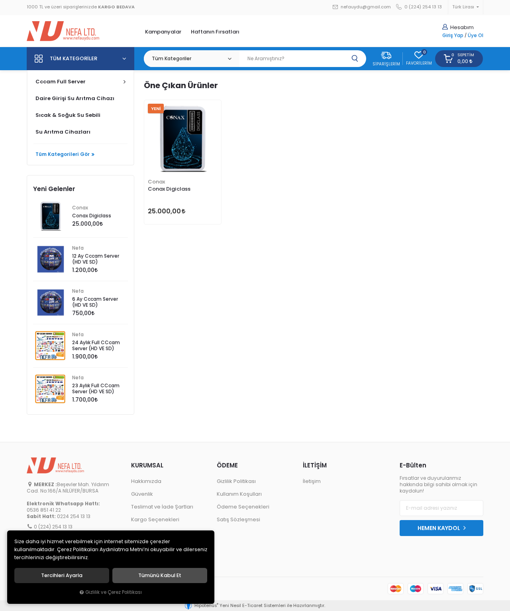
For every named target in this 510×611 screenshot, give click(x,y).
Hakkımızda (146, 481)
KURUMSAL (147, 465)
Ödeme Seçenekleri (243, 506)
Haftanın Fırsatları (215, 31)
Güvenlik (142, 494)
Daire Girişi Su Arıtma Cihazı (74, 98)
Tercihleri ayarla (61, 575)
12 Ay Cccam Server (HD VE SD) (95, 259)
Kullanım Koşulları (239, 494)
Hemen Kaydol (439, 528)
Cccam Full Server (60, 81)
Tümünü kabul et (159, 575)
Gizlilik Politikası (236, 481)
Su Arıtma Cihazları (62, 131)
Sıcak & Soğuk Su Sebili (67, 115)
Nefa (78, 248)
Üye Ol (475, 35)
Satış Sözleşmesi (238, 519)
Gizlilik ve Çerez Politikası (113, 592)
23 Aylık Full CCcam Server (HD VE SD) (96, 388)
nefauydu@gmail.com (365, 7)
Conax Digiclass (169, 188)
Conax (156, 181)
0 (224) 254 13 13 (422, 7)
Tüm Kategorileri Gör (62, 154)
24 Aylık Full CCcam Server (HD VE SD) (96, 345)
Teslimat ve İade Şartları (162, 506)
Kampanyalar (163, 31)
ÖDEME (227, 465)
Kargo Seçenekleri (155, 519)
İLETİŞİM (315, 465)
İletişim (312, 481)
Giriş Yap (452, 35)
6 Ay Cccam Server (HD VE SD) (95, 302)
